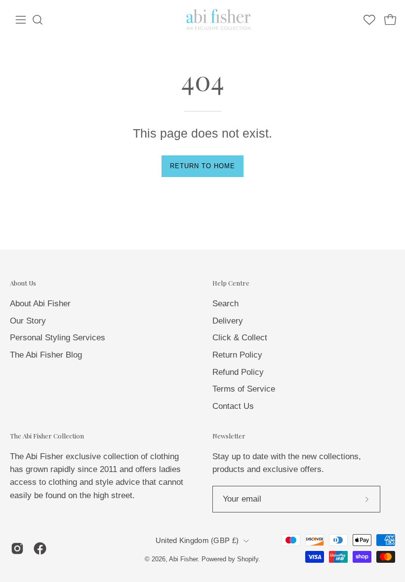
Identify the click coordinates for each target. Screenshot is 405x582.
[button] (37, 20)
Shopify (247, 559)
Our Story (28, 320)
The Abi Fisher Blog (46, 354)
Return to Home (202, 166)
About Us (23, 283)
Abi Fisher (183, 559)
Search (225, 303)
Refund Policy (238, 371)
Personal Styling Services (57, 337)
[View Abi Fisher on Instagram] (17, 548)
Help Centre (230, 283)
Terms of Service (243, 389)
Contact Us (233, 405)
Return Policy (237, 354)
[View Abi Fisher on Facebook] (40, 548)
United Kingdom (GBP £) (197, 541)
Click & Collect (239, 337)
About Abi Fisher (40, 303)
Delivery (227, 320)
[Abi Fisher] (219, 19)
